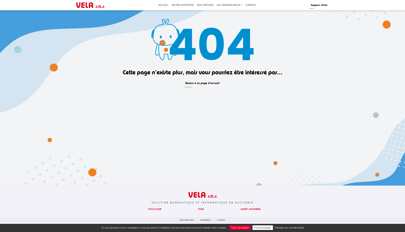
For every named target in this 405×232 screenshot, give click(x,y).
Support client (319, 5)
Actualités (205, 220)
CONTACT (250, 5)
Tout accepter (240, 227)
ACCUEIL (163, 5)
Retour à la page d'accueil (202, 83)
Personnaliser (262, 227)
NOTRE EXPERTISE (183, 5)
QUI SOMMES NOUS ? (229, 5)
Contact (221, 220)
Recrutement (187, 220)
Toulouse (154, 209)
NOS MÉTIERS (205, 5)
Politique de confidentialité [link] (289, 227)
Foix (201, 209)
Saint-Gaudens (251, 209)
